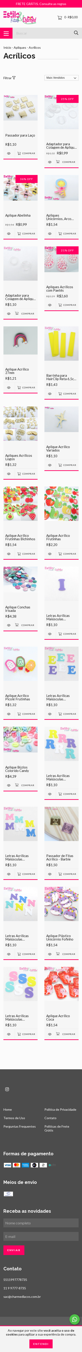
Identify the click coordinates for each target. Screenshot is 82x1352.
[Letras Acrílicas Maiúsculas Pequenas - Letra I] (50, 634)
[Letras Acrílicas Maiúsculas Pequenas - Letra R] (50, 794)
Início (7, 47)
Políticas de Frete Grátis (56, 1128)
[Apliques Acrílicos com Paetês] (50, 305)
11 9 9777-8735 (14, 1288)
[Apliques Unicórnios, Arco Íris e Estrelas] (50, 233)
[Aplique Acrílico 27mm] (9, 387)
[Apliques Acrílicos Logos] (9, 474)
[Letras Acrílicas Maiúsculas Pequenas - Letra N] (9, 954)
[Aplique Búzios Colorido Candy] (9, 785)
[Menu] (6, 33)
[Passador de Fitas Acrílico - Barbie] (50, 874)
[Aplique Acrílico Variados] (50, 465)
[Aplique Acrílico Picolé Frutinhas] (9, 714)
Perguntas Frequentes (19, 1126)
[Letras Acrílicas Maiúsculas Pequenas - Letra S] (9, 1034)
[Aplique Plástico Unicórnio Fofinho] (50, 954)
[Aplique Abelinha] (9, 233)
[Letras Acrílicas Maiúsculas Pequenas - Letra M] (9, 874)
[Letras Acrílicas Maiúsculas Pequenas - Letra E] (50, 714)
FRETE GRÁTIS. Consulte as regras (41, 4)
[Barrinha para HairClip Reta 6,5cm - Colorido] (50, 394)
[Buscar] (76, 33)
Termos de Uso (14, 1118)
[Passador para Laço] (9, 153)
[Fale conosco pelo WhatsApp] (74, 1319)
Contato (50, 1118)
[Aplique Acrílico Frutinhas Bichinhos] (9, 554)
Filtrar (7, 78)
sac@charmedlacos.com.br (22, 1296)
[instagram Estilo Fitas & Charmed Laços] (7, 1089)
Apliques (20, 47)
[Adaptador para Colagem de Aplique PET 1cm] (9, 314)
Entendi (41, 1344)
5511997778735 (15, 1280)
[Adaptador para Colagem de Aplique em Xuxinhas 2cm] (50, 162)
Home (7, 1109)
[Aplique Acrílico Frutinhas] (50, 554)
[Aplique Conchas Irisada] (9, 625)
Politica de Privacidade (60, 1109)
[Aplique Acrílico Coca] (50, 1034)
